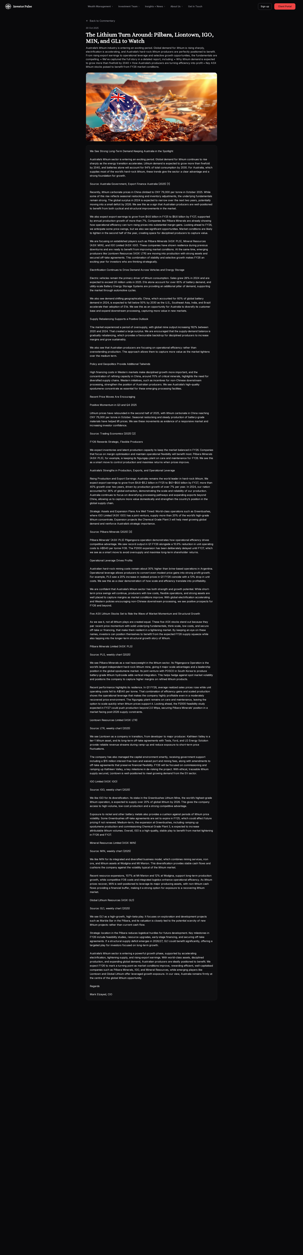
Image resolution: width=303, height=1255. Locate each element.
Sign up (265, 6)
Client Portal (285, 6)
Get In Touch (195, 6)
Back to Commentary (102, 20)
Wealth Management (99, 6)
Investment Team (127, 6)
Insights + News (154, 6)
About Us (176, 6)
